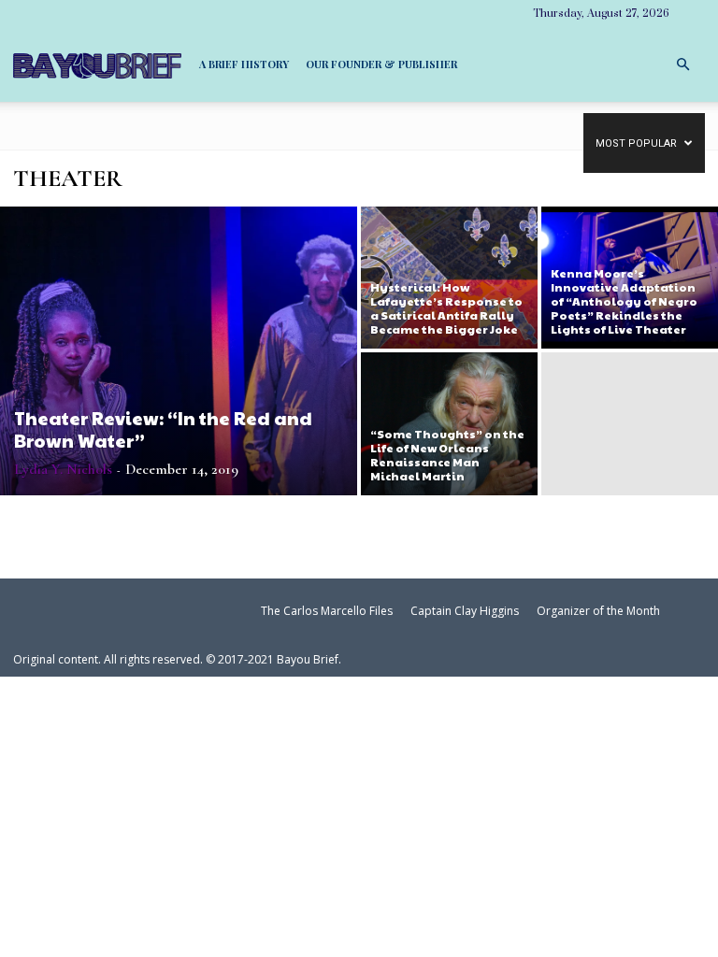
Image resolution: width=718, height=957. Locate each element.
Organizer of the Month (598, 611)
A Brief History (244, 64)
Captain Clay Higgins (464, 611)
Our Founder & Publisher (381, 64)
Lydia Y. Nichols (63, 469)
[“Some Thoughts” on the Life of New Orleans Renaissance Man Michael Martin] (449, 424)
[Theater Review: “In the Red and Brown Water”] (178, 351)
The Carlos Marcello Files (327, 611)
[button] (682, 63)
